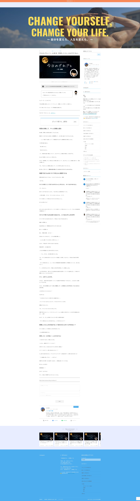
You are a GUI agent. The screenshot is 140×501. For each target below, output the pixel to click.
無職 (85, 147)
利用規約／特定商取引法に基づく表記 (50, 499)
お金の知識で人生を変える (88, 133)
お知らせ (85, 151)
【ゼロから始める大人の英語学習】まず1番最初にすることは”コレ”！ (93, 185)
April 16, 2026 (71, 473)
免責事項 (40, 499)
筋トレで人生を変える (86, 470)
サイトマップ (61, 499)
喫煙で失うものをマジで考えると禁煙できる (91, 159)
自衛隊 (86, 145)
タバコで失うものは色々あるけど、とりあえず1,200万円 (92, 162)
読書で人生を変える (87, 136)
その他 (84, 141)
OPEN (75, 121)
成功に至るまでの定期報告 (87, 481)
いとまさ (88, 196)
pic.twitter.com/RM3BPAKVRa (89, 113)
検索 (99, 54)
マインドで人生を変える (88, 125)
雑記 (85, 148)
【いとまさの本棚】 (89, 178)
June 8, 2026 (95, 118)
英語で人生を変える (87, 130)
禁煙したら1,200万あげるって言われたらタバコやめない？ (92, 164)
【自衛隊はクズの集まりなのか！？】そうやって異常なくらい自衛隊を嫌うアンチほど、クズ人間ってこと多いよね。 (93, 193)
